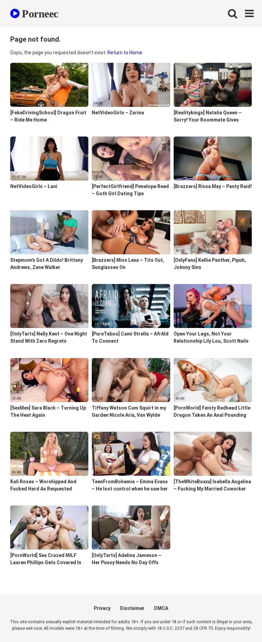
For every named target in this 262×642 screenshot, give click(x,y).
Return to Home (124, 52)
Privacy (102, 608)
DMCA (161, 608)
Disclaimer (132, 608)
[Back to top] (239, 621)
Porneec (38, 14)
